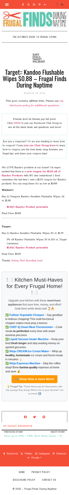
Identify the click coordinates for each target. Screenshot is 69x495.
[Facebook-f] (23, 4)
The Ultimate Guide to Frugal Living (35, 36)
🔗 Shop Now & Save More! (34, 379)
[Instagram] (34, 4)
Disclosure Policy (24, 479)
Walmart (38, 61)
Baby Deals (36, 55)
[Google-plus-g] (45, 4)
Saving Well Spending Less (26, 260)
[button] (7, 4)
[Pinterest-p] (39, 4)
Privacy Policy (41, 472)
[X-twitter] (28, 4)
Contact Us (49, 479)
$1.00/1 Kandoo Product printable (27, 207)
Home (22, 472)
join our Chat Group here (40, 145)
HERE (17, 123)
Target (37, 59)
